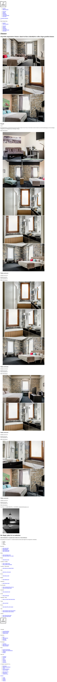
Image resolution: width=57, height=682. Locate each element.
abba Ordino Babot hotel (7, 615)
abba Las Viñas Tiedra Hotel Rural (9, 599)
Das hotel (4, 11)
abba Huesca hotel (6, 575)
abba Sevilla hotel (6, 595)
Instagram (4, 662)
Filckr (4, 658)
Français (4, 680)
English (4, 678)
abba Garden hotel (6, 551)
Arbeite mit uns (5, 633)
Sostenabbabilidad (6, 631)
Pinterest (4, 659)
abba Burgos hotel (6, 559)
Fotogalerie (5, 14)
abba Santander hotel (6, 591)
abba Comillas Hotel (6, 563)
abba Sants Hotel (6, 548)
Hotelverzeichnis (6, 632)
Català (4, 677)
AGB (4, 667)
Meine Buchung (5, 9)
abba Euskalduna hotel (7, 554)
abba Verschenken (6, 644)
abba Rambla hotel (6, 550)
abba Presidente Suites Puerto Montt (9, 610)
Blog (3, 637)
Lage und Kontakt (6, 15)
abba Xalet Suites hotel (7, 616)
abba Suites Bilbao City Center (8, 555)
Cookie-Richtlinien (6, 668)
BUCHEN (4, 16)
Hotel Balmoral (5, 549)
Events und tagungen (6, 649)
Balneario (4, 13)
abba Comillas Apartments (7, 564)
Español (4, 679)
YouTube (4, 657)
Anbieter (4, 651)
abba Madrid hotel (6, 579)
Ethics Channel (5, 669)
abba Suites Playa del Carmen (8, 606)
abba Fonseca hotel (6, 583)
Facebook (4, 656)
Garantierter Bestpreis (4, 18)
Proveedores (5, 672)
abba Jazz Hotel (5, 603)
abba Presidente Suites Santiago (8, 611)
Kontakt (4, 8)
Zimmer (4, 12)
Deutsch (1, 675)
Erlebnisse (4, 643)
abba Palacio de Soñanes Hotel (8, 568)
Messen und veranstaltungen (8, 650)
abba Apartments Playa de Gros (8, 587)
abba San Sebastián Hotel (7, 588)
